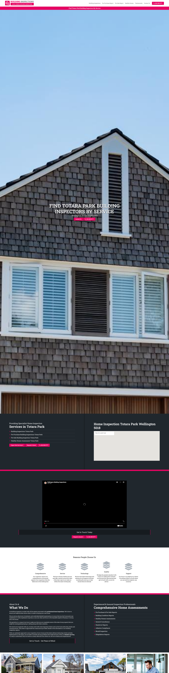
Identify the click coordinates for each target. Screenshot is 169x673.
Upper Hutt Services (16, 445)
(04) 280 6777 (158, 3)
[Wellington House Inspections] (19, 5)
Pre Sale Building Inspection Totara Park (24, 438)
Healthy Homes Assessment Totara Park (24, 441)
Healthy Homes (129, 3)
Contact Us (147, 3)
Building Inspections (95, 3)
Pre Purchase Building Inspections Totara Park (27, 435)
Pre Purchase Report (107, 3)
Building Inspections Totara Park (22, 431)
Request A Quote (31, 445)
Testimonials (138, 3)
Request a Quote (77, 537)
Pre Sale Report (119, 3)
